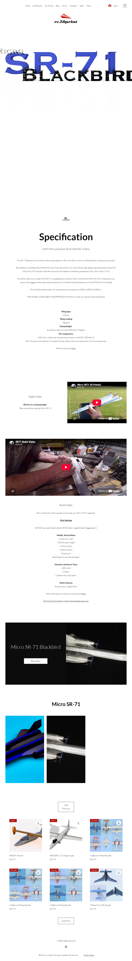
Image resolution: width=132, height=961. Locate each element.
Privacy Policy (89, 955)
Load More (66, 921)
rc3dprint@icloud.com (66, 941)
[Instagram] (66, 946)
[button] (124, 6)
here (88, 528)
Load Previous (66, 807)
